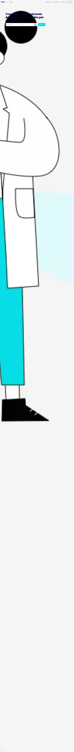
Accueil (10, 2)
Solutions (48, 2)
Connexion (70, 2)
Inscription (64, 2)
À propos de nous (55, 2)
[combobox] (14, 24)
